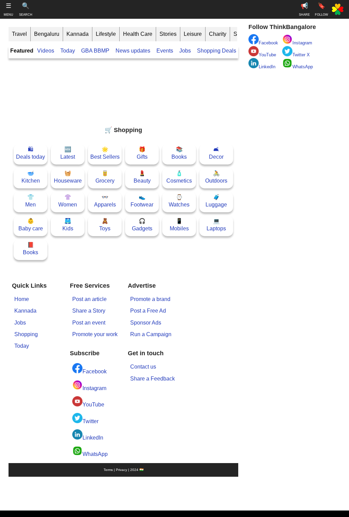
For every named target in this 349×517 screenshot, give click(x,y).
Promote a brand (150, 299)
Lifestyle (106, 34)
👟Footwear (142, 200)
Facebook (94, 371)
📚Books (179, 153)
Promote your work (95, 334)
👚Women (67, 200)
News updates (133, 51)
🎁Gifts (142, 153)
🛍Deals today (30, 153)
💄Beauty (142, 177)
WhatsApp (95, 454)
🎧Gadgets (142, 224)
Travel (19, 34)
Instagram (94, 388)
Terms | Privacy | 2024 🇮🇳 (123, 470)
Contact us (143, 367)
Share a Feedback (152, 379)
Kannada (77, 34)
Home (21, 299)
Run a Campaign (150, 334)
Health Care (137, 34)
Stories (168, 34)
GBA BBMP (95, 51)
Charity (217, 34)
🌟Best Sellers (105, 153)
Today (67, 51)
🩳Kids (67, 224)
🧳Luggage (216, 200)
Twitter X (301, 54)
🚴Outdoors (216, 177)
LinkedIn (92, 438)
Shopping (26, 334)
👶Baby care (30, 224)
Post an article (89, 299)
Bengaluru (46, 34)
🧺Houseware (68, 177)
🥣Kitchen (30, 177)
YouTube (93, 404)
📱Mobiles (179, 224)
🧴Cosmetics (179, 177)
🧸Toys (104, 224)
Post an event (88, 323)
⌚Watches (179, 200)
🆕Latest (67, 153)
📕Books (30, 248)
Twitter (90, 421)
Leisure (193, 34)
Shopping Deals (217, 51)
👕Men (30, 200)
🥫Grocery (105, 177)
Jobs (185, 51)
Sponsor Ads (145, 323)
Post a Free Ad (148, 311)
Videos (45, 51)
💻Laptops (216, 224)
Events (164, 51)
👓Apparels (105, 200)
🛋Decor (216, 153)
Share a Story (88, 311)
